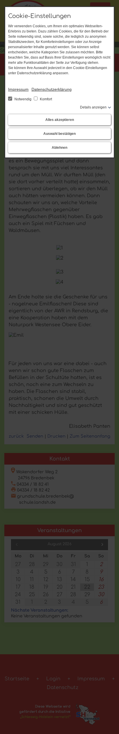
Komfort (45, 99)
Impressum (18, 89)
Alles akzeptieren (59, 120)
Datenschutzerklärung (51, 89)
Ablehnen (59, 148)
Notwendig (23, 99)
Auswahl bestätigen (59, 134)
